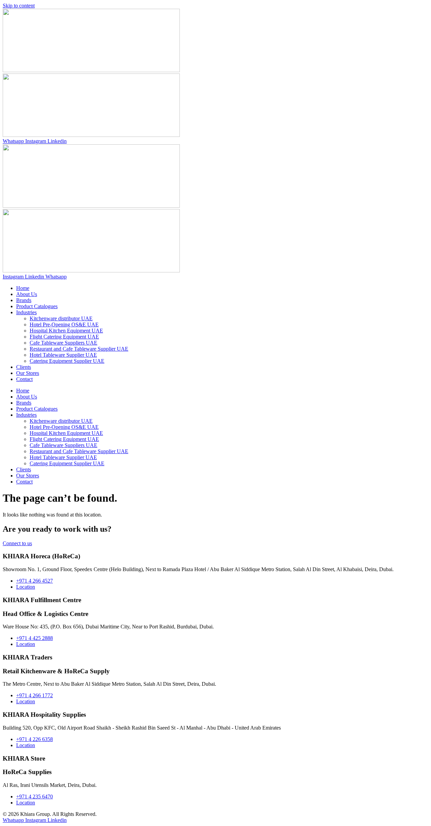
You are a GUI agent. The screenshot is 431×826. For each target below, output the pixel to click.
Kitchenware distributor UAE (61, 318)
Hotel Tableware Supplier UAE (63, 355)
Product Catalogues (37, 306)
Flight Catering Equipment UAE (64, 337)
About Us (26, 294)
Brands (23, 300)
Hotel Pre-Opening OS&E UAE (64, 324)
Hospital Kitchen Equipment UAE (66, 330)
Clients (23, 367)
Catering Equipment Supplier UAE (67, 361)
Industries (26, 312)
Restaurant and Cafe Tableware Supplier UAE (79, 349)
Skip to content (19, 5)
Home (22, 288)
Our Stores (27, 373)
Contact (24, 379)
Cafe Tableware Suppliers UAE (63, 343)
